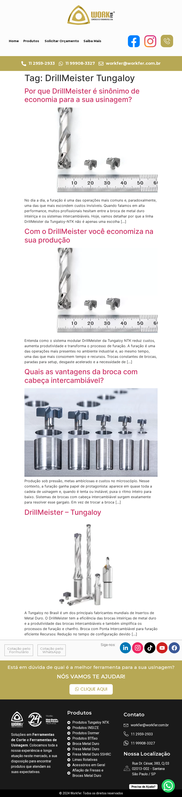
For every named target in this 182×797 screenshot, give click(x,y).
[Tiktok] (149, 647)
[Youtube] (162, 647)
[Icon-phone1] (167, 41)
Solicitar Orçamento (62, 41)
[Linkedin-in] (125, 647)
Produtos (31, 41)
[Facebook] (174, 647)
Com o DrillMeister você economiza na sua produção (88, 235)
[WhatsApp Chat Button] (168, 786)
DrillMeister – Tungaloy (62, 512)
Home (14, 41)
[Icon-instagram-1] (137, 647)
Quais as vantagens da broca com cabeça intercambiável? (81, 375)
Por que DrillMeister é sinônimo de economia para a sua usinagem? (82, 95)
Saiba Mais (92, 41)
